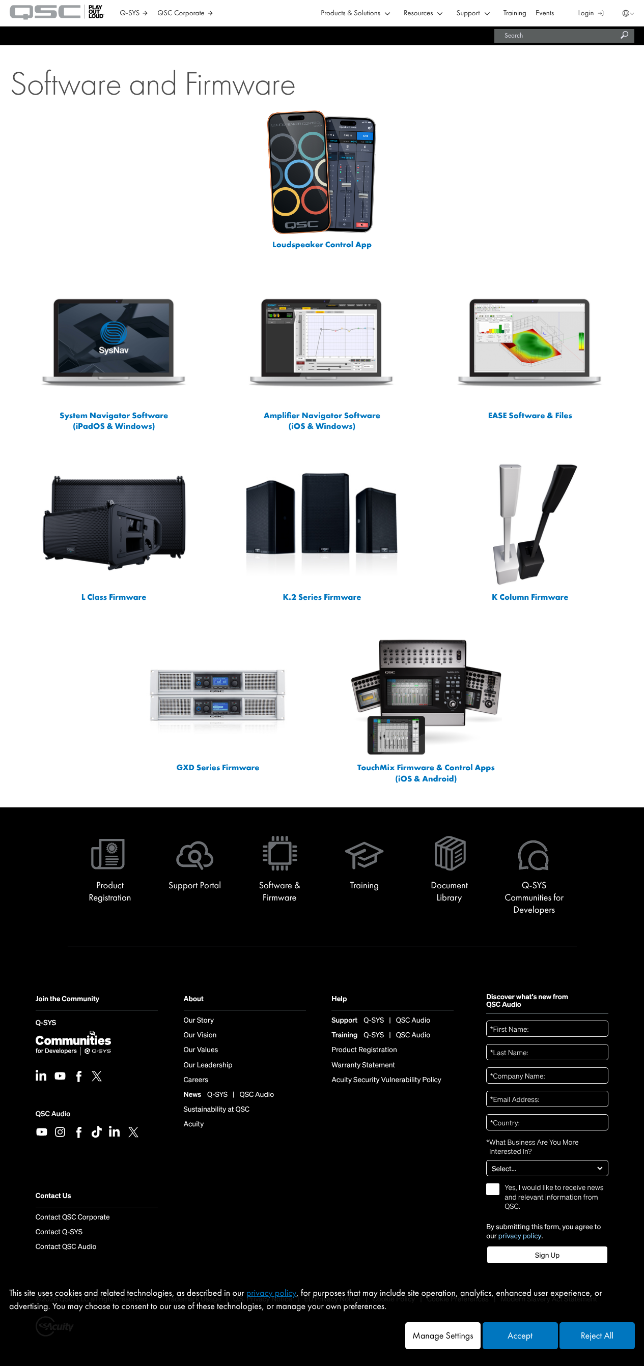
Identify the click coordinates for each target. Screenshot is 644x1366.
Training (514, 13)
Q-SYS (46, 1024)
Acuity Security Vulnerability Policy (386, 1080)
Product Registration (364, 1050)
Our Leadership (208, 1065)
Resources (418, 13)
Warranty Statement (363, 1065)
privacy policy (520, 1235)
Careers (196, 1080)
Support (468, 13)
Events (545, 13)
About (194, 999)
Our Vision (200, 1035)
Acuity (194, 1124)
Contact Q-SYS (59, 1232)
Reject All (597, 1336)
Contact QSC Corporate (73, 1217)
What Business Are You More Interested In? (532, 1147)
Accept (520, 1336)
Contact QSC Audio (66, 1247)
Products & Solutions (350, 13)
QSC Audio (53, 1114)
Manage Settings (442, 1336)
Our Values (201, 1050)
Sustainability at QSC (217, 1109)
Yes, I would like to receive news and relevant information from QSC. (554, 1197)
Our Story (199, 1020)
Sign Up (547, 1255)
